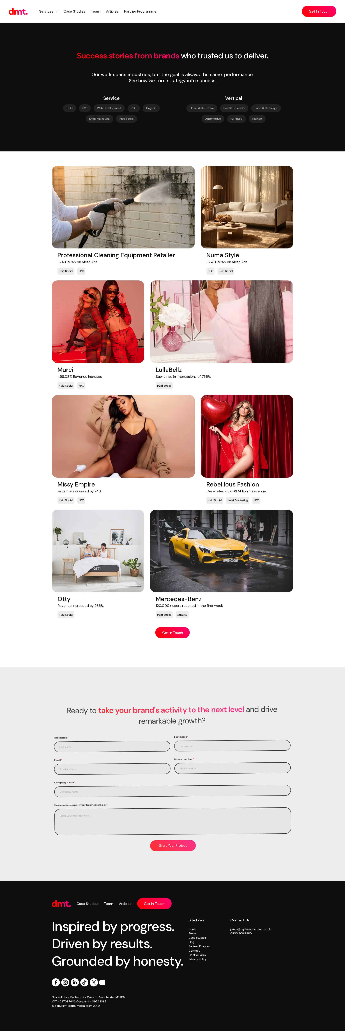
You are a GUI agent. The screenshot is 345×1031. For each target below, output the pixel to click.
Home (192, 929)
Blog (191, 942)
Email (58, 760)
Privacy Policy (198, 959)
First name (61, 737)
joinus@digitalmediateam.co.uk (250, 929)
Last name (181, 736)
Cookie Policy (197, 955)
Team (95, 11)
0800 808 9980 (241, 933)
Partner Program (199, 946)
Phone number (184, 759)
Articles (112, 11)
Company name (64, 782)
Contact (194, 950)
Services (46, 11)
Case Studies (74, 11)
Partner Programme (140, 11)
